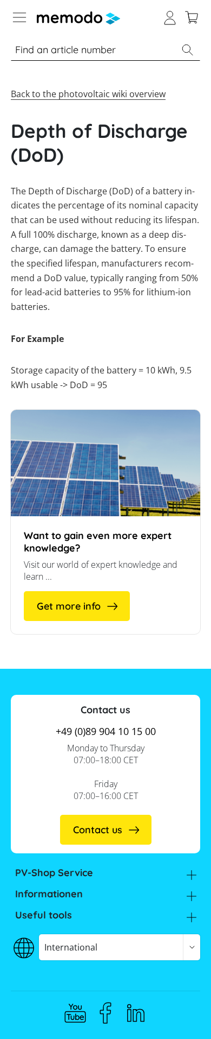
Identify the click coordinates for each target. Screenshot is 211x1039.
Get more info (69, 606)
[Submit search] (187, 50)
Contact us (97, 829)
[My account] (170, 16)
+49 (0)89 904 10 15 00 (106, 731)
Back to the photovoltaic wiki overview (88, 94)
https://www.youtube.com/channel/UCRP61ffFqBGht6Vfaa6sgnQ (75, 1013)
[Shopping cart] (191, 16)
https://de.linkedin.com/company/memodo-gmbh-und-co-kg (136, 1013)
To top (180, 1014)
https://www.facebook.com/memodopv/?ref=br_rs (105, 1013)
